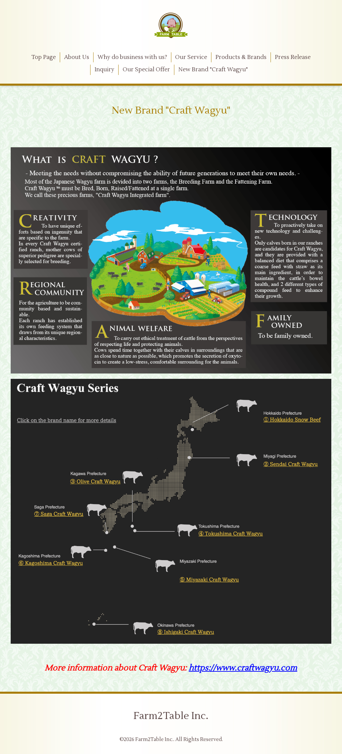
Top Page (43, 57)
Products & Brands (241, 57)
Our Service (191, 57)
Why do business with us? (132, 57)
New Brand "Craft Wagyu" (213, 69)
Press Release (293, 57)
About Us (76, 57)
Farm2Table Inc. (171, 715)
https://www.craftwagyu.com (243, 668)
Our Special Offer (146, 69)
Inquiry (104, 69)
